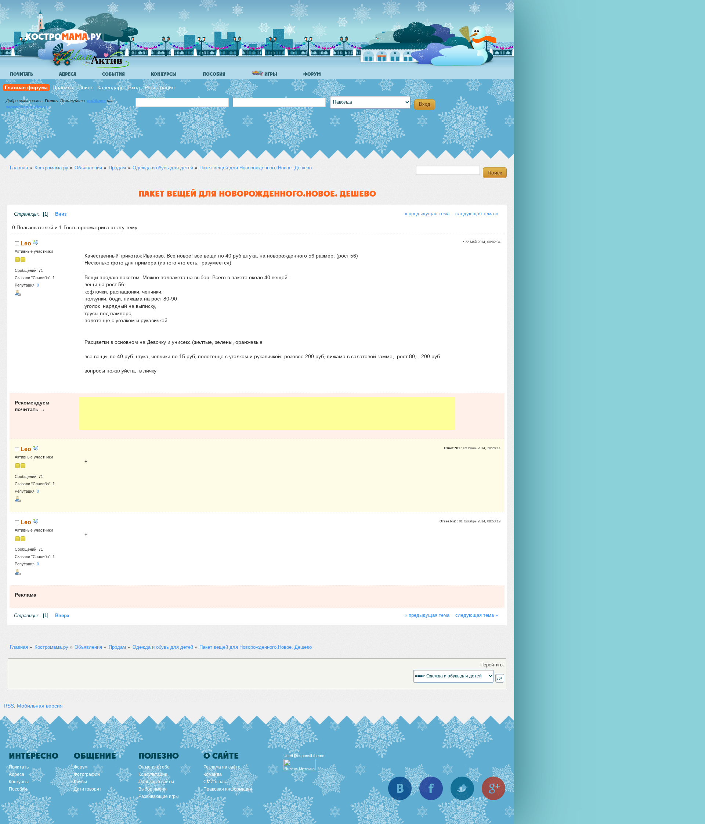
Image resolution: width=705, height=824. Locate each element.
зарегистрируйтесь (27, 107)
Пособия (214, 74)
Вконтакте (400, 788)
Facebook (431, 788)
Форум (312, 74)
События (113, 74)
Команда (212, 774)
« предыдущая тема (427, 213)
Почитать (21, 74)
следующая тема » (476, 213)
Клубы (80, 781)
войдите (96, 101)
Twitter (462, 788)
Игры (270, 74)
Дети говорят (87, 789)
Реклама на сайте (222, 767)
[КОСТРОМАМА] (76, 40)
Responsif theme (309, 755)
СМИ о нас (214, 781)
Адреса (67, 74)
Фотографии (87, 774)
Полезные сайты (156, 781)
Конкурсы (164, 74)
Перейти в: (492, 665)
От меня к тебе (154, 767)
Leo (26, 243)
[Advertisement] (267, 413)
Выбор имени (152, 789)
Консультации (152, 774)
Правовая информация (227, 789)
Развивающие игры (158, 796)
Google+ (493, 788)
